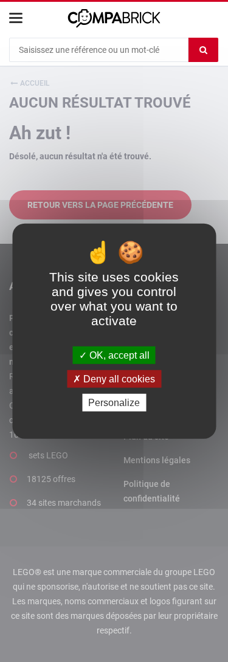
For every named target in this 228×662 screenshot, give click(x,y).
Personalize (114, 403)
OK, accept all (118, 355)
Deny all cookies (118, 378)
